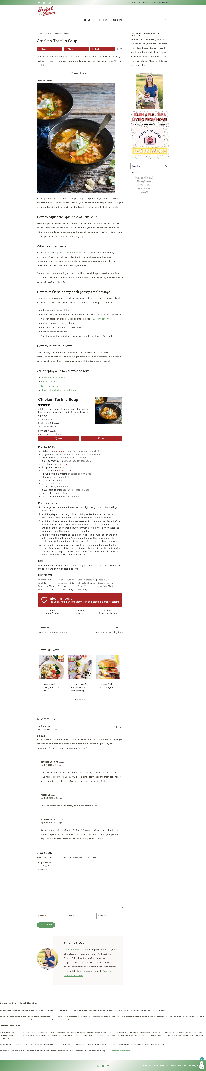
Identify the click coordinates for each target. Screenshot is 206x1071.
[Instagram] (44, 3)
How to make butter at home (52, 630)
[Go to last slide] (43, 676)
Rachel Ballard (49, 761)
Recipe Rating (44, 862)
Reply (118, 727)
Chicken (48, 34)
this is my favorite (101, 319)
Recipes (103, 19)
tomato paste (64, 470)
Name (42, 915)
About (87, 19)
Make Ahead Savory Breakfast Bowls (51, 687)
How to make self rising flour (108, 630)
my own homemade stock (68, 252)
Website (102, 915)
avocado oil (62, 451)
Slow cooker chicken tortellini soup (59, 390)
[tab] (75, 699)
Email (72, 915)
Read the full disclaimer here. (121, 1051)
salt (56, 477)
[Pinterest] (50, 3)
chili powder (64, 464)
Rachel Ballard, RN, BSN (76, 949)
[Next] (117, 676)
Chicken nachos (49, 381)
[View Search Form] (165, 19)
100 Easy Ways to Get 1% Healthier (155, 3)
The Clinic (117, 19)
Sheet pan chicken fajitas (54, 377)
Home (39, 34)
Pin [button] (103, 438)
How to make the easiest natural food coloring (79, 687)
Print (60, 438)
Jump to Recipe (45, 80)
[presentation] (51, 667)
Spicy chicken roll (50, 386)
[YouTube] (39, 3)
